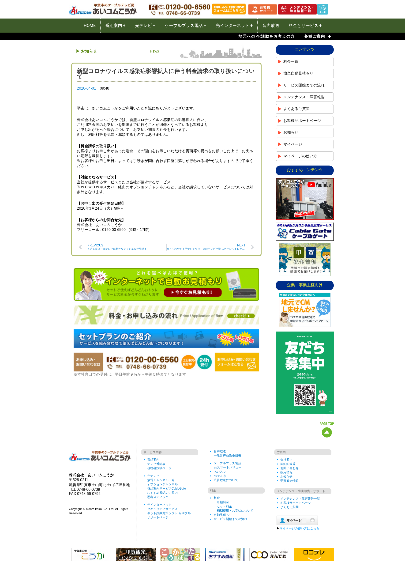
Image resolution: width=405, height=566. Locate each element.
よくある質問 (289, 507)
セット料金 (224, 506)
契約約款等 (288, 464)
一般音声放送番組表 (227, 455)
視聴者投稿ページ (159, 468)
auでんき (220, 476)
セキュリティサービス (162, 509)
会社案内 (286, 459)
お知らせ (286, 476)
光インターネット (159, 504)
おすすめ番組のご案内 (162, 492)
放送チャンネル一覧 (161, 480)
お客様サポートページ (295, 503)
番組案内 (153, 459)
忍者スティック (158, 497)
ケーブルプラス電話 (227, 463)
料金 (217, 498)
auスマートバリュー (227, 467)
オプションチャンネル (162, 484)
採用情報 (286, 472)
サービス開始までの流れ (230, 519)
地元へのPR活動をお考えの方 (267, 36)
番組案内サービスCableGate (166, 488)
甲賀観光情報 (289, 481)
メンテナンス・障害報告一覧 (300, 498)
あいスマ (220, 471)
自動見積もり (223, 515)
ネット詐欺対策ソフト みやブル (169, 513)
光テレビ (153, 476)
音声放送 (220, 451)
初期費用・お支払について (235, 510)
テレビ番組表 (156, 464)
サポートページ (158, 517)
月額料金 (223, 502)
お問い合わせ (289, 468)
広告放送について (226, 480)
